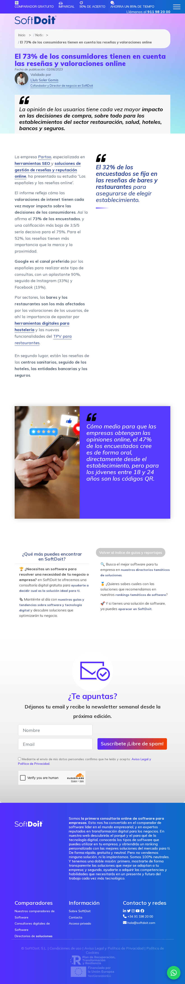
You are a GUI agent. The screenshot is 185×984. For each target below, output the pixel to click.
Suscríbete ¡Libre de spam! (132, 743)
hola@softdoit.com (141, 923)
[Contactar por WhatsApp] (173, 972)
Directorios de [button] (33, 936)
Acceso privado (80, 923)
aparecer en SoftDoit (135, 609)
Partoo (44, 156)
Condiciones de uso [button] (65, 948)
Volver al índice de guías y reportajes (130, 552)
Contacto (75, 917)
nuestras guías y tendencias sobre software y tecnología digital (51, 604)
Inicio (21, 35)
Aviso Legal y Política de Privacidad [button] (113, 948)
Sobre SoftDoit (80, 911)
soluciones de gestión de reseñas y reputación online (48, 170)
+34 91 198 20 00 (140, 916)
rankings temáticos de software (141, 595)
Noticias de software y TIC (38, 35)
